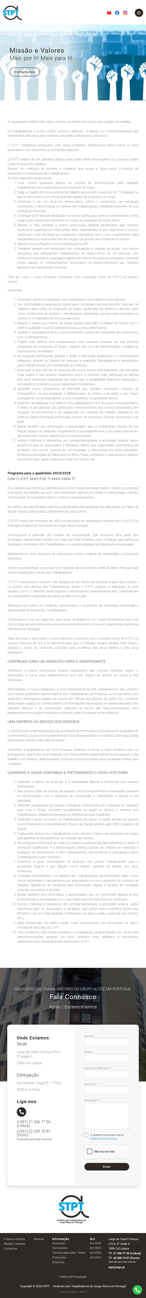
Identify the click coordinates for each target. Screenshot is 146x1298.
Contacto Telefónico (97, 1068)
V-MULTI (82, 1291)
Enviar (107, 1166)
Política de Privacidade (103, 1138)
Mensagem (92, 1100)
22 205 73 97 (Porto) (126, 1258)
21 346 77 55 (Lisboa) (127, 1253)
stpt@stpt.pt (116, 1267)
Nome (89, 1036)
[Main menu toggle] (139, 13)
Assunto (90, 1084)
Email (88, 1052)
